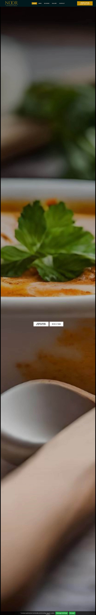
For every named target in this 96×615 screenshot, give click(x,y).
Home (34, 3)
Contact (62, 3)
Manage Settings (61, 613)
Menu (40, 3)
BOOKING (46, 3)
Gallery (54, 3)
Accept (72, 613)
